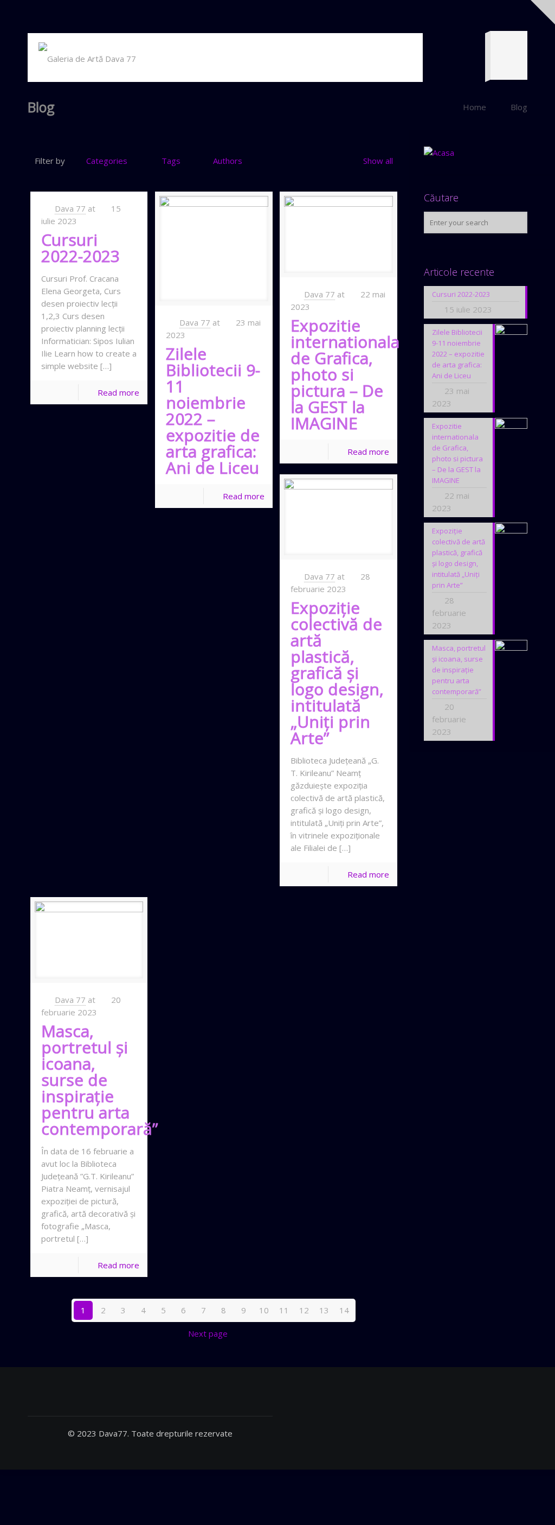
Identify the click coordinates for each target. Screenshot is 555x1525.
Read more (118, 392)
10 (264, 1310)
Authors (227, 160)
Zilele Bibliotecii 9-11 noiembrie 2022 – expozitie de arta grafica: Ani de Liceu (213, 410)
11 (284, 1310)
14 (344, 1310)
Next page (208, 1333)
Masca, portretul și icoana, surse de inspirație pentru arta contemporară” (99, 1080)
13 (324, 1310)
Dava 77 (70, 208)
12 (304, 1310)
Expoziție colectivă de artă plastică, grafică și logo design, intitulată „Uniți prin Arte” (337, 672)
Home (474, 106)
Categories (106, 160)
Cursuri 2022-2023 (80, 247)
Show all (378, 160)
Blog (519, 106)
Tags (171, 160)
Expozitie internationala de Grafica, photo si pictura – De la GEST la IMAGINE (345, 374)
